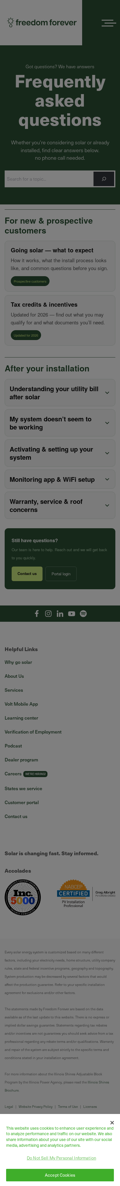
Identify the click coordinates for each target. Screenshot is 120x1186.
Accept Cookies (60, 1175)
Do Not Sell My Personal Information (61, 1158)
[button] (112, 1122)
